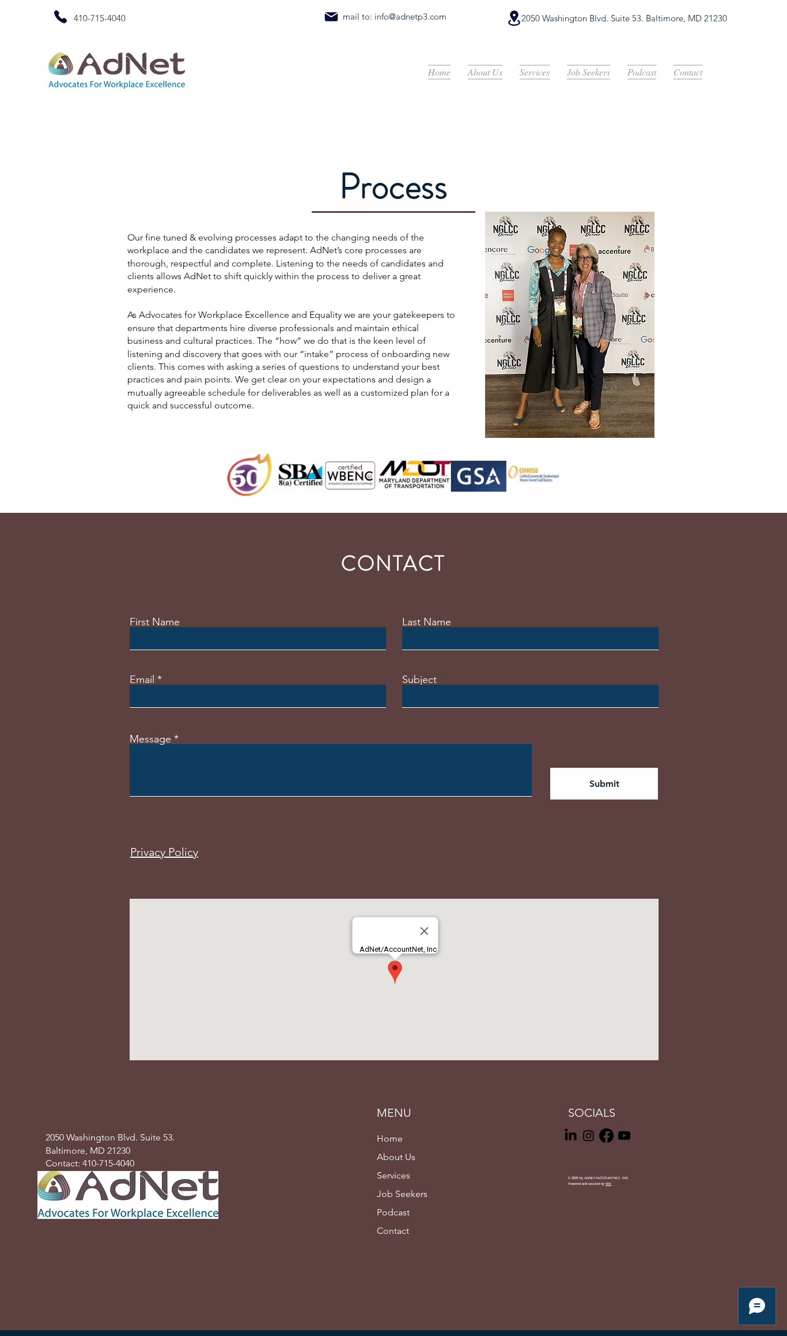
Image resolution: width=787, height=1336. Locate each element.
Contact (393, 1230)
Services (393, 1175)
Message (150, 739)
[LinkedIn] (570, 1135)
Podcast (393, 1212)
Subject (419, 679)
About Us (396, 1156)
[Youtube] (624, 1135)
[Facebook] (606, 1135)
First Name (155, 622)
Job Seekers (402, 1193)
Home (390, 1138)
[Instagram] (588, 1135)
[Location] (513, 18)
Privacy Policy (164, 852)
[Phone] (60, 16)
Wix (608, 1183)
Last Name (426, 622)
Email (142, 679)
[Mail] (331, 16)
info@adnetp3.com (410, 16)
